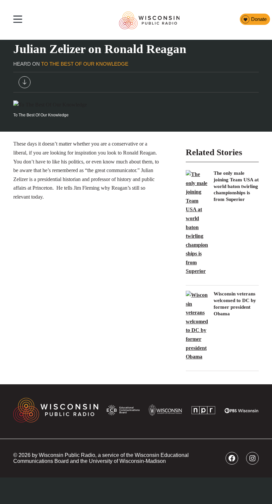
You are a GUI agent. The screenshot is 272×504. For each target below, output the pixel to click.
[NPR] (203, 411)
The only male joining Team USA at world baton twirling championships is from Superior (236, 186)
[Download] (24, 84)
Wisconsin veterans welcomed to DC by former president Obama (235, 303)
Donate (259, 19)
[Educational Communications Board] (123, 412)
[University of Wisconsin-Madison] (165, 411)
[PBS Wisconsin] (242, 411)
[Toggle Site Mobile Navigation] (17, 20)
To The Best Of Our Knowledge (84, 64)
